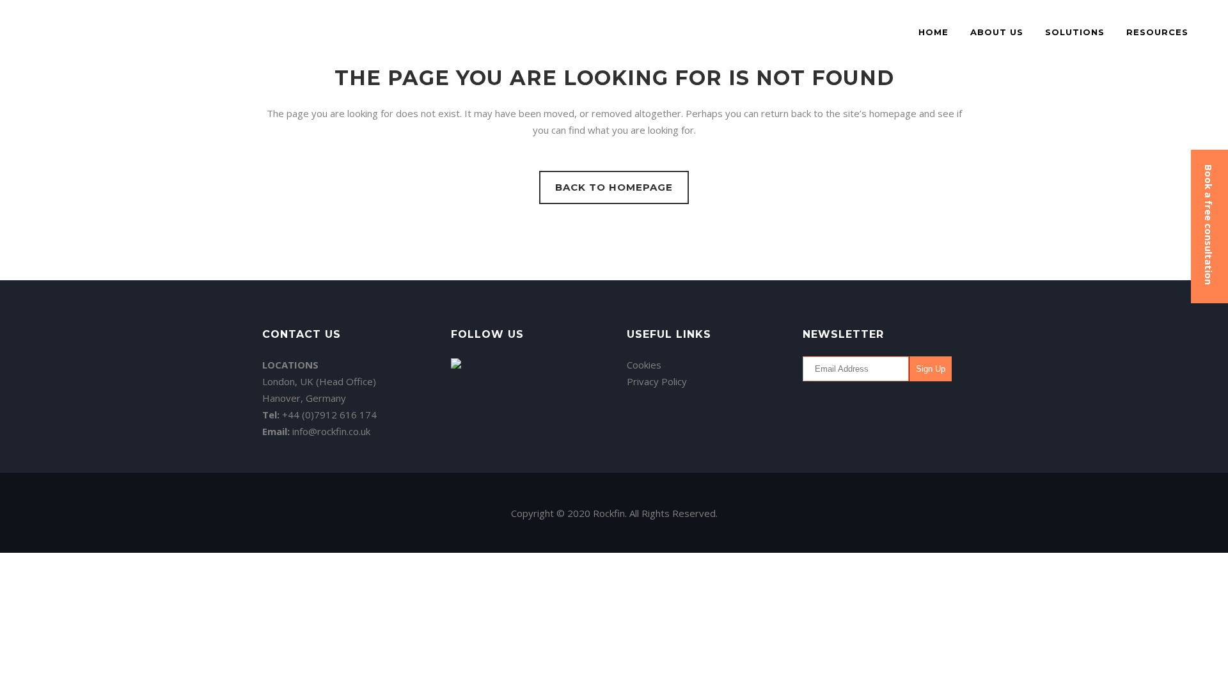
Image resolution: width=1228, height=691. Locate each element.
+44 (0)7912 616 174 (329, 414)
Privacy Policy (657, 381)
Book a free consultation (1208, 224)
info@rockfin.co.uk (331, 431)
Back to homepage (614, 187)
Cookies (644, 364)
